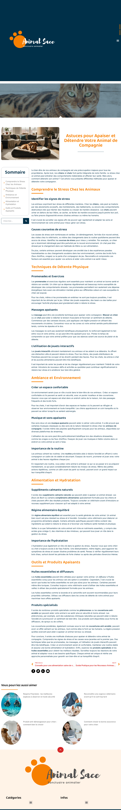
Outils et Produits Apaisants (13, 209)
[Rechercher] (26, 221)
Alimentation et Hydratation (12, 202)
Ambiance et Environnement (12, 196)
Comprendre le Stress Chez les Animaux (15, 182)
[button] (118, 41)
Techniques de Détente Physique (16, 189)
